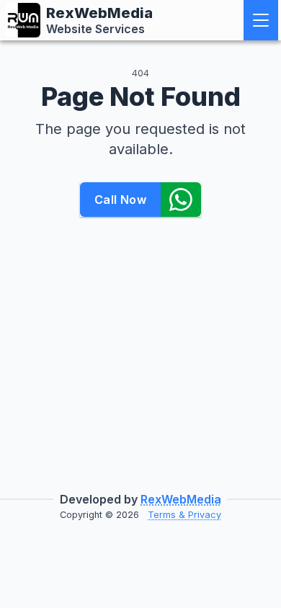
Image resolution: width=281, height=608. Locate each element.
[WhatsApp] (181, 199)
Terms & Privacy (184, 514)
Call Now (120, 199)
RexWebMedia (180, 499)
